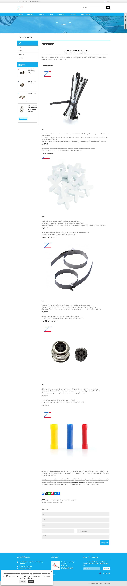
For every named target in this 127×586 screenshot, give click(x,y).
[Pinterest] (52, 493)
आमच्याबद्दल (30, 14)
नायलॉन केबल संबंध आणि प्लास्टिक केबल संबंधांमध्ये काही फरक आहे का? (60, 500)
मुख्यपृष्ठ (21, 14)
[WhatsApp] (49, 493)
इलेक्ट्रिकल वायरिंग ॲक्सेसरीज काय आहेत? (53, 502)
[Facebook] (43, 493)
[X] (46, 493)
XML (101, 583)
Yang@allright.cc (36, 1)
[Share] (58, 493)
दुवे (89, 583)
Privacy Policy (107, 583)
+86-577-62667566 (27, 566)
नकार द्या (23, 581)
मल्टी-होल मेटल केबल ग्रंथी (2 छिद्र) (31, 70)
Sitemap (93, 583)
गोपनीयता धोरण (30, 578)
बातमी (50, 14)
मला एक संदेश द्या (82, 53)
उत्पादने (41, 14)
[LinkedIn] (55, 493)
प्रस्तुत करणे (104, 543)
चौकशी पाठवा (73, 14)
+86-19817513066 (26, 568)
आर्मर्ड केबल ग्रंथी (32, 93)
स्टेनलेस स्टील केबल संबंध (77, 482)
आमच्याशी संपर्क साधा (86, 14)
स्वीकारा (31, 581)
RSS (97, 583)
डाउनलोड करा (61, 14)
